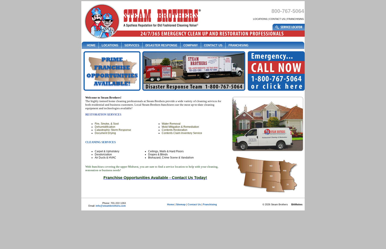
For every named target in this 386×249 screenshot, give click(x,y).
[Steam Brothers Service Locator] (288, 30)
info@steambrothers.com (111, 205)
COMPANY (190, 45)
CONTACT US (277, 19)
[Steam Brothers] (141, 30)
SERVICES (131, 45)
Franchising (210, 204)
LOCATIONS (260, 19)
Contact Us (194, 204)
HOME (91, 45)
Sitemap (181, 204)
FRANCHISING (295, 19)
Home (170, 204)
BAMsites (296, 204)
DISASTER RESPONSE (161, 45)
